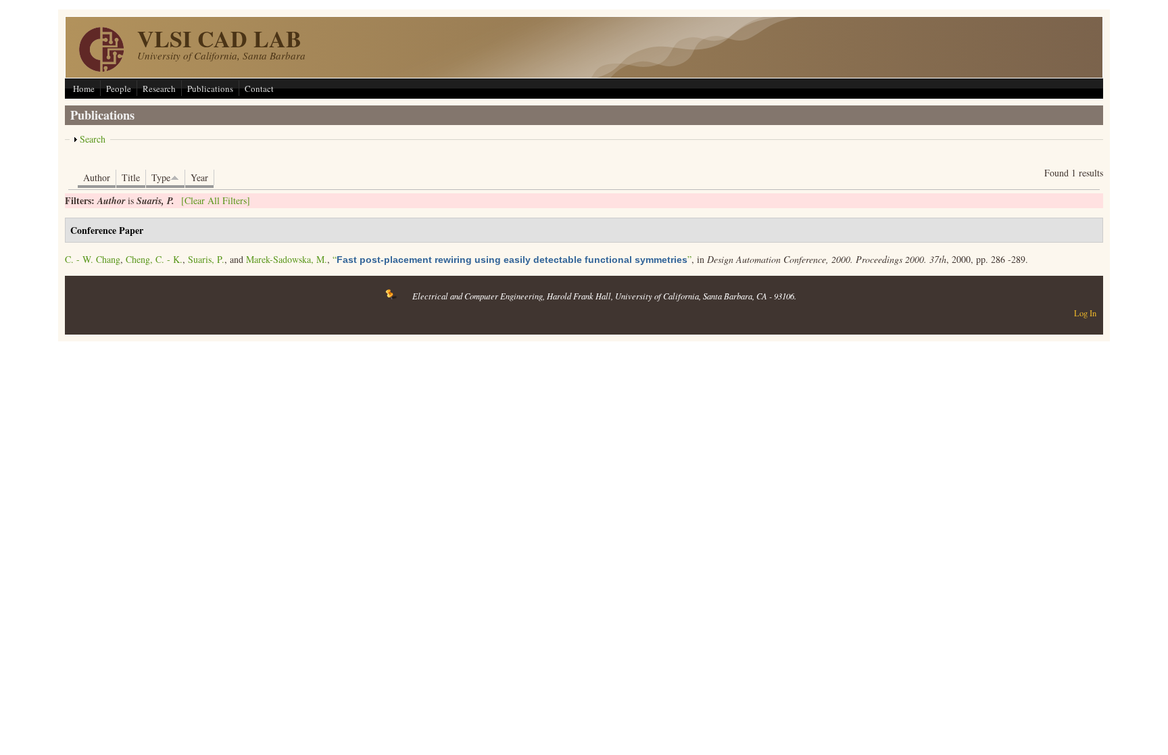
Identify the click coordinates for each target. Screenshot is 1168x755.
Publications (210, 88)
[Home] (101, 68)
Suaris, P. (206, 259)
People (118, 88)
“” (512, 259)
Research (159, 88)
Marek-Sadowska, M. (286, 259)
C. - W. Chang (92, 259)
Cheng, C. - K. (154, 259)
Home (84, 88)
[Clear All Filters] (215, 200)
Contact (259, 88)
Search (92, 138)
